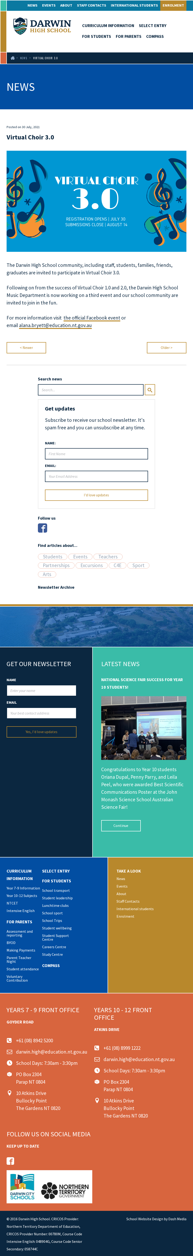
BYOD (11, 942)
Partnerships (56, 565)
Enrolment (173, 5)
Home (12, 58)
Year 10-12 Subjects (22, 895)
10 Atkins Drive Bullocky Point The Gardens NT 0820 (38, 1100)
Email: (50, 465)
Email (12, 702)
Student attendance (23, 969)
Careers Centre (54, 946)
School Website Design (144, 1219)
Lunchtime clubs (55, 905)
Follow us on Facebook (10, 1161)
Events (49, 5)
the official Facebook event (92, 318)
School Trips (52, 920)
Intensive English (21, 910)
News (32, 5)
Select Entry (152, 25)
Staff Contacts (91, 5)
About (66, 5)
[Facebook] (42, 528)
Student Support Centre (55, 937)
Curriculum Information (108, 25)
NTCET (12, 903)
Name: (50, 443)
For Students (96, 36)
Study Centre (52, 954)
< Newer (26, 347)
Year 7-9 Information (23, 888)
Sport (138, 565)
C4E (117, 565)
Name (11, 679)
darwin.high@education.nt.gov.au (51, 1052)
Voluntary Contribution (17, 978)
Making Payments (21, 950)
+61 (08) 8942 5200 (34, 1040)
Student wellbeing (57, 928)
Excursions (91, 565)
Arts (47, 574)
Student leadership (57, 898)
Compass (155, 36)
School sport (52, 913)
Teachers (108, 557)
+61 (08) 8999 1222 (122, 1048)
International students (134, 5)
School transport (56, 890)
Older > (167, 347)
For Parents (128, 36)
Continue (120, 825)
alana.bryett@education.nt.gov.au (55, 325)
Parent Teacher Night (19, 959)
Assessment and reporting (20, 933)
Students (52, 557)
